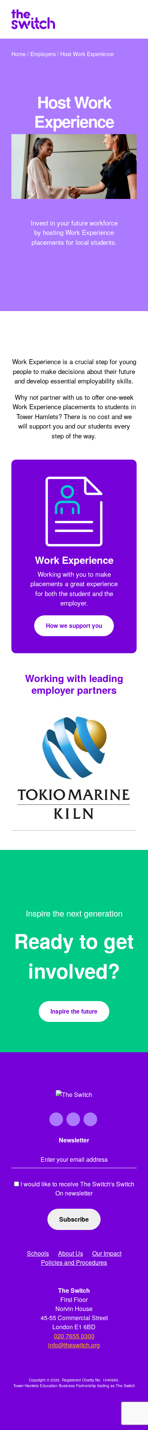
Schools (38, 1253)
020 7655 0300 (74, 1335)
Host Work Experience (87, 54)
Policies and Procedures (74, 1262)
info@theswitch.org (74, 1345)
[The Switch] (33, 19)
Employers (43, 54)
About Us (70, 1253)
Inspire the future (74, 1011)
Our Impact (106, 1253)
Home (18, 54)
